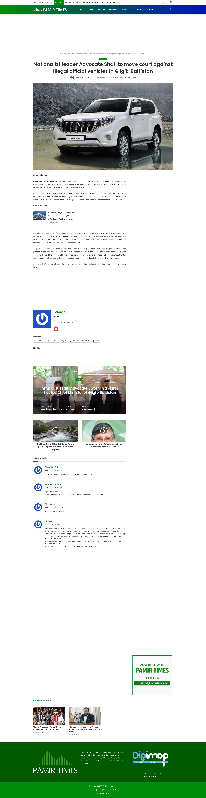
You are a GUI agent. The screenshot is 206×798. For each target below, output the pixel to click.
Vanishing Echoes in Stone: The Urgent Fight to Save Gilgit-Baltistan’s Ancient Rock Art (79, 390)
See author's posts (65, 322)
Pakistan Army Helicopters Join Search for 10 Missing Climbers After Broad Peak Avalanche (62, 216)
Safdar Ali (78, 78)
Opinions (91, 9)
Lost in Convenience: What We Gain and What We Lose (85, 2)
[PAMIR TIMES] (50, 9)
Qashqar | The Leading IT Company (109, 790)
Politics (124, 9)
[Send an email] (82, 78)
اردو (132, 9)
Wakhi (139, 9)
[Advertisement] (103, 32)
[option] (79, 390)
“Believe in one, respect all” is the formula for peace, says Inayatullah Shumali (84, 729)
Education (101, 9)
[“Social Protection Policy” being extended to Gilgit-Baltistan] (49, 716)
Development (114, 9)
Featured (70, 54)
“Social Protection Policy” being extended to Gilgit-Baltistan (47, 728)
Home (82, 9)
